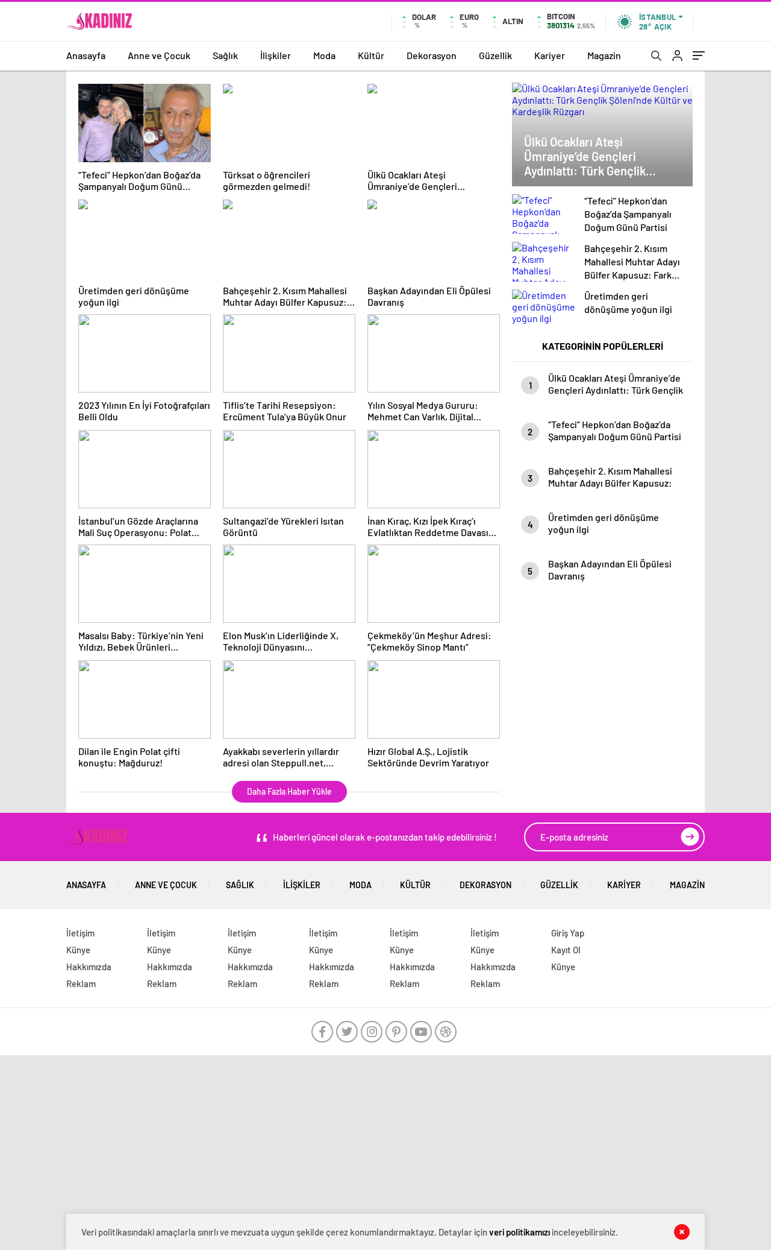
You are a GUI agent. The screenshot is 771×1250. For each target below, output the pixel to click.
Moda (324, 55)
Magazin (604, 55)
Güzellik (495, 55)
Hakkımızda (88, 966)
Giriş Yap (567, 932)
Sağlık (225, 55)
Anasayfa (85, 55)
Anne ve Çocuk (159, 55)
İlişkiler (275, 55)
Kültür (371, 55)
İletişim (80, 932)
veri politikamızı (519, 1231)
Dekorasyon (432, 55)
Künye (78, 949)
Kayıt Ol (566, 949)
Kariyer (549, 55)
